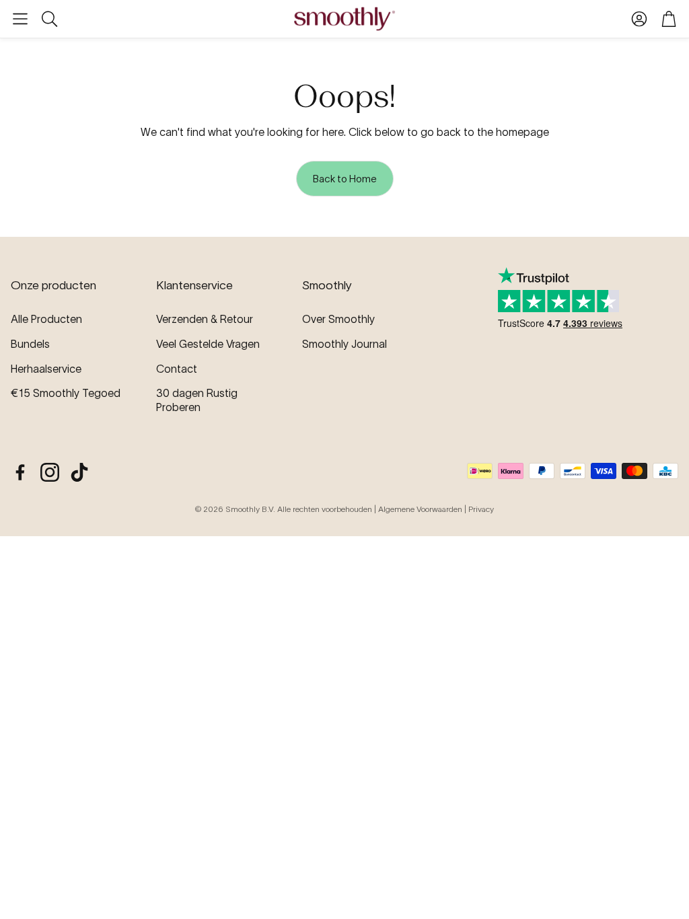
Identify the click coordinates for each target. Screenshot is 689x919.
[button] (20, 18)
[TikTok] (79, 472)
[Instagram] (49, 472)
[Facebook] (20, 472)
